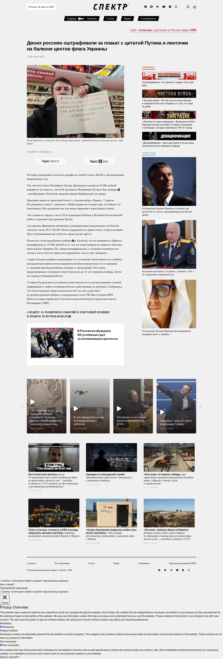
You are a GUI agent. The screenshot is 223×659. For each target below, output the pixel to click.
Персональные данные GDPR (182, 563)
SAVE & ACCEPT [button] (9, 657)
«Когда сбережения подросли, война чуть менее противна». (111, 534)
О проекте (31, 563)
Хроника (92, 18)
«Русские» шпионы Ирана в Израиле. (168, 534)
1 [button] (106, 435)
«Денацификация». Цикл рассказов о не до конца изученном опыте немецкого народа (168, 144)
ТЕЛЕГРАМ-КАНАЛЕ (55, 316)
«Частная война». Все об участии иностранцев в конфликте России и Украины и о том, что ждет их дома (167, 103)
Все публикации (62, 563)
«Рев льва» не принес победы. (168, 478)
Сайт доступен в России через (163, 30)
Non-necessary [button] (8, 641)
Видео (127, 18)
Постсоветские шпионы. (53, 480)
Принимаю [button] (6, 588)
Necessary (8, 627)
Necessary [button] (6, 623)
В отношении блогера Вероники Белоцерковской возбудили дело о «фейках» (166, 332)
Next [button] (200, 406)
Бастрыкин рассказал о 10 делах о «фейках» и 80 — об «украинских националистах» (168, 273)
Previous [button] (22, 406)
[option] (46, 406)
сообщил (112, 189)
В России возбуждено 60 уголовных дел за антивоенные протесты (97, 335)
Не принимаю (20, 588)
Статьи (110, 18)
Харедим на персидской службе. (109, 477)
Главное (71, 18)
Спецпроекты (148, 18)
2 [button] (111, 435)
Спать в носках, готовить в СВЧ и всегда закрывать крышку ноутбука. (53, 532)
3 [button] (116, 435)
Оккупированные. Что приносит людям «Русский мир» (167, 83)
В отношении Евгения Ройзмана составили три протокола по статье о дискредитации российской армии (167, 211)
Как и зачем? (7, 584)
